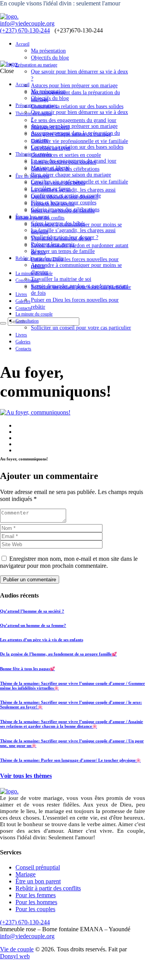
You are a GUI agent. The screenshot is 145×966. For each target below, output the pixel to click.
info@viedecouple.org (27, 23)
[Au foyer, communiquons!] (35, 412)
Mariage (25, 874)
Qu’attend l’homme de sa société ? (32, 611)
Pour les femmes (35, 895)
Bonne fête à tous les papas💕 (27, 668)
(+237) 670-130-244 (25, 30)
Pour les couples (35, 909)
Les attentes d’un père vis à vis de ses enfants (41, 639)
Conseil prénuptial (37, 867)
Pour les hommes (36, 902)
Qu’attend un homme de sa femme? (33, 625)
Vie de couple (17, 949)
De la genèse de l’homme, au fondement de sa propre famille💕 (58, 654)
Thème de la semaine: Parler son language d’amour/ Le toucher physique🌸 (70, 760)
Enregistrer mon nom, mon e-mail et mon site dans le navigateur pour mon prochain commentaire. (69, 562)
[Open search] (3, 323)
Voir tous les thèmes (26, 775)
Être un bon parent (38, 881)
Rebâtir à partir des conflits (48, 888)
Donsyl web (15, 956)
